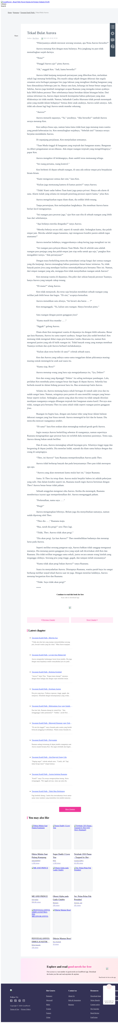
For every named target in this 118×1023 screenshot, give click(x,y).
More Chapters (70, 809)
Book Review (94, 1013)
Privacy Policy (26, 1009)
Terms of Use (14, 1009)
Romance (49, 996)
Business (71, 1004)
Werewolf (49, 1000)
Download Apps (95, 996)
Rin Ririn (36, 38)
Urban (48, 1017)
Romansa (16, 12)
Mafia (48, 1004)
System (48, 1009)
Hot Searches (94, 1009)
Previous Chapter (48, 620)
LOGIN (47, 2)
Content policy (95, 1004)
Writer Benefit (95, 1000)
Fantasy (48, 1013)
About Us (71, 996)
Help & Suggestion (74, 1000)
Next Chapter (91, 620)
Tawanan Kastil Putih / (27, 12)
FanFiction (93, 1017)
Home (10, 12)
